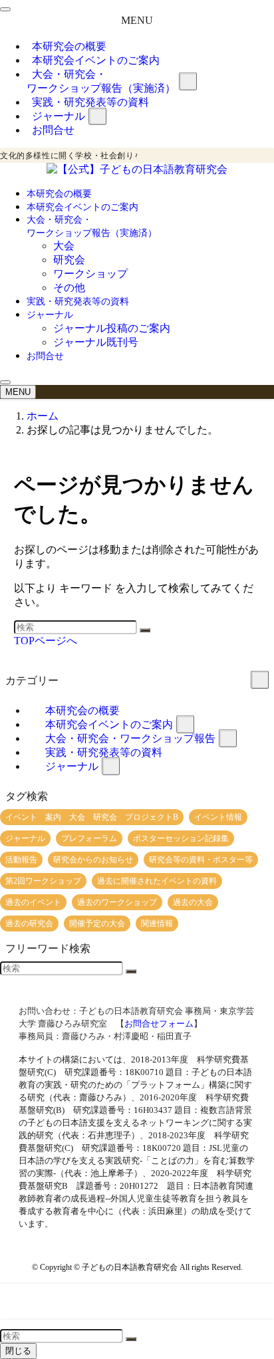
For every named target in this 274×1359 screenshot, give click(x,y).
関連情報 (157, 923)
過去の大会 (193, 902)
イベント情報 (218, 817)
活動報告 (21, 859)
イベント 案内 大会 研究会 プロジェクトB (91, 817)
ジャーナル (71, 766)
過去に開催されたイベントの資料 (157, 881)
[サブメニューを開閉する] (188, 81)
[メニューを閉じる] (5, 9)
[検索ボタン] (5, 382)
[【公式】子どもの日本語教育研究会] (137, 169)
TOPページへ (45, 640)
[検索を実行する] (145, 630)
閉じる (18, 1351)
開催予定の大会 (97, 923)
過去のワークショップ (117, 902)
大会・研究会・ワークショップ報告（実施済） (101, 81)
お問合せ (53, 130)
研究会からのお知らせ (93, 859)
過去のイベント (33, 902)
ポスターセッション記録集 (181, 838)
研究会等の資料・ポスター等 (201, 859)
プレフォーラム (89, 838)
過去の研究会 (29, 923)
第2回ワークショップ (43, 881)
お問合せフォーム (159, 1024)
